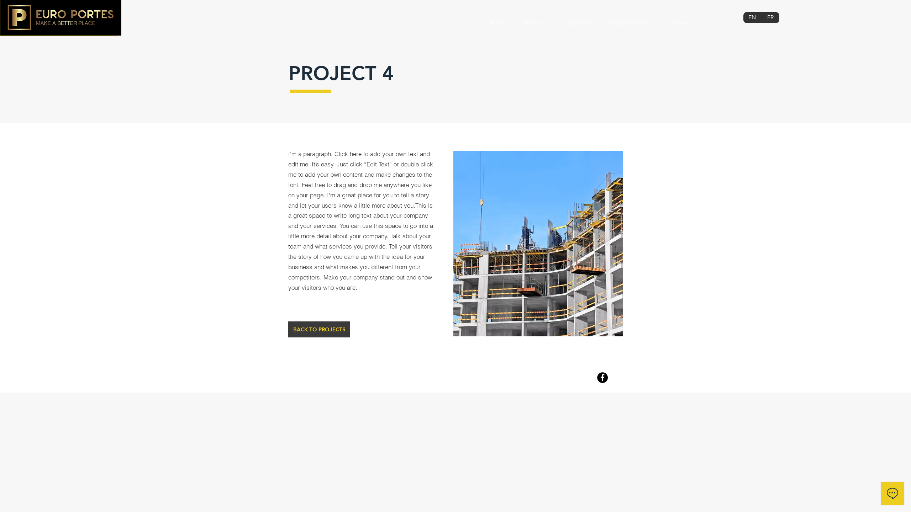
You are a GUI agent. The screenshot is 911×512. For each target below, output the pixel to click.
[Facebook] (602, 377)
